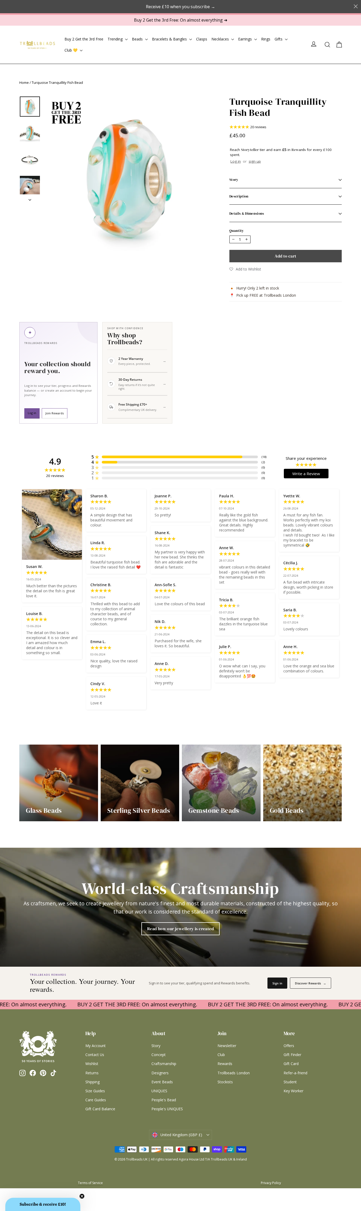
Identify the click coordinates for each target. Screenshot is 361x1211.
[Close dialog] (242, 535)
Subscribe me (213, 666)
